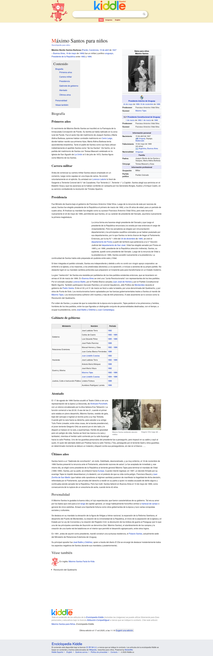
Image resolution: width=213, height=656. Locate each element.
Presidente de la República (63, 56)
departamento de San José (113, 245)
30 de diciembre (128, 238)
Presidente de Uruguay (141, 101)
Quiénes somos (81, 652)
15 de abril (104, 50)
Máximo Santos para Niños (63, 624)
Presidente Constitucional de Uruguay (144, 117)
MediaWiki (129, 649)
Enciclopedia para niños (61, 45)
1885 (140, 238)
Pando (85, 50)
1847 (114, 50)
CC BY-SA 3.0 (91, 647)
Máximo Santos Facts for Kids (82, 561)
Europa (101, 470)
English (117, 20)
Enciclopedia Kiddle (95, 617)
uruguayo (109, 53)
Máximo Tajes (140, 110)
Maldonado (139, 140)
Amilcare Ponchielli (98, 403)
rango (82, 503)
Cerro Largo (107, 138)
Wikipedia (93, 649)
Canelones (94, 50)
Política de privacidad (99, 652)
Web (101, 20)
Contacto (114, 652)
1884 (110, 376)
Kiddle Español (57, 652)
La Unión (78, 154)
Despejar (139, 14)
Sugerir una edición (124, 630)
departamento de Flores (101, 241)
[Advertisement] (106, 29)
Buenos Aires (152, 148)
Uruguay (142, 138)
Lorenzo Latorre (99, 179)
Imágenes (108, 20)
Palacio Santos (135, 533)
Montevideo (140, 284)
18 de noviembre (146, 104)
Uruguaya (139, 151)
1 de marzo (130, 120)
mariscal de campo (149, 503)
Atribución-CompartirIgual (98, 620)
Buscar (144, 14)
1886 (138, 104)
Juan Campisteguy (106, 309)
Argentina (142, 148)
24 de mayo (128, 104)
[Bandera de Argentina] (136, 148)
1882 (140, 120)
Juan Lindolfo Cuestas (91, 355)
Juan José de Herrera (122, 281)
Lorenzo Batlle (79, 281)
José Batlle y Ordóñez (86, 309)
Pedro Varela (68, 288)
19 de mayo (71, 53)
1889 (81, 53)
